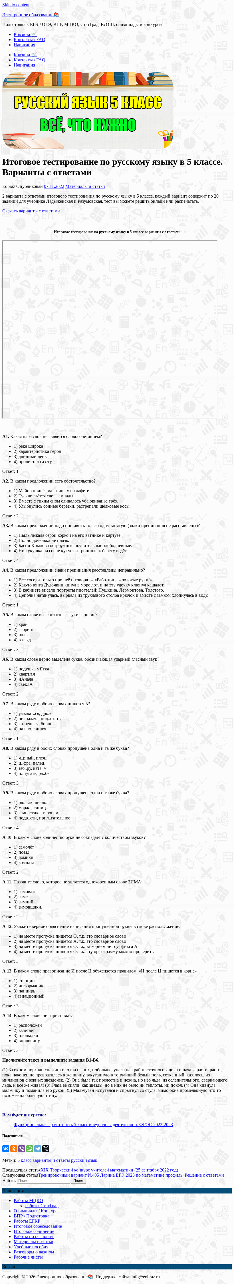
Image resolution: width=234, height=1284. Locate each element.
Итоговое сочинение (34, 1231)
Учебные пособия (31, 1246)
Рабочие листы (28, 1257)
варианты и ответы (51, 1160)
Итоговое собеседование (38, 1226)
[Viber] (21, 1148)
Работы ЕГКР (27, 1221)
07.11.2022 (54, 186)
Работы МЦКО (28, 1200)
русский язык (84, 1160)
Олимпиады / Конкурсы (37, 1210)
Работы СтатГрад (41, 1205)
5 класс (24, 1160)
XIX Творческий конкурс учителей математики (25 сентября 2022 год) (109, 1170)
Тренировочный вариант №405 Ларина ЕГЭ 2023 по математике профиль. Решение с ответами (131, 1175)
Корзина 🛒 (25, 34)
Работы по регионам (34, 1236)
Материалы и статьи (85, 186)
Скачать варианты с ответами (31, 210)
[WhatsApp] (29, 1148)
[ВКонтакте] (5, 1148)
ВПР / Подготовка (31, 1215)
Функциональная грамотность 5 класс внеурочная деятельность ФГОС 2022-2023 (93, 1124)
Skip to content (15, 4)
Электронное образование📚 (30, 14)
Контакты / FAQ (29, 39)
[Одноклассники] (13, 1148)
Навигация (24, 44)
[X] (45, 1148)
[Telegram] (37, 1148)
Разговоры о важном (34, 1251)
